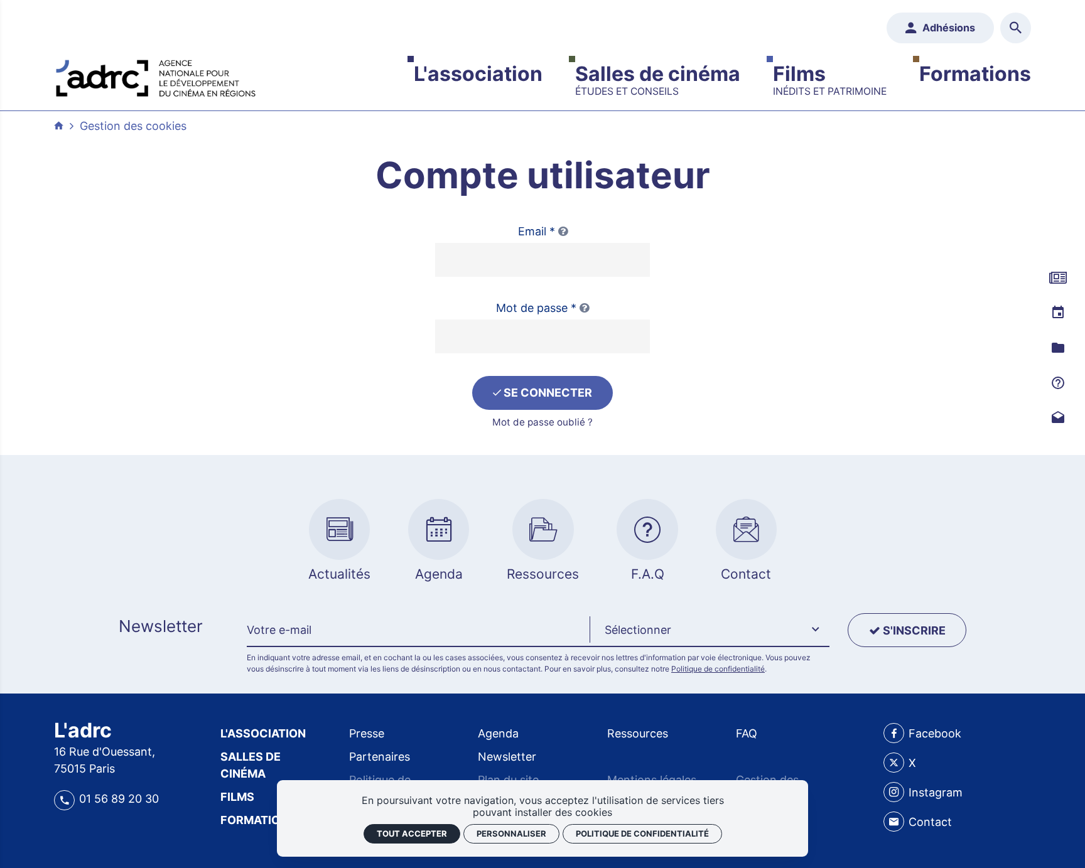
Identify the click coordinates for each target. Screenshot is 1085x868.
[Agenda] (1058, 313)
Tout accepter (412, 833)
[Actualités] (1058, 278)
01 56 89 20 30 (119, 798)
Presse (366, 733)
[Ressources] (1058, 348)
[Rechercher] (1015, 28)
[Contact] (1058, 418)
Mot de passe (536, 307)
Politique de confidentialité (718, 668)
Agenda (498, 733)
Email (536, 231)
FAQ (746, 733)
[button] (709, 630)
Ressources (637, 733)
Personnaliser (511, 833)
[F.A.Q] (1058, 383)
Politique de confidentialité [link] (642, 833)
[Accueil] (155, 75)
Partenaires (379, 756)
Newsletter (507, 756)
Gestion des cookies (133, 125)
